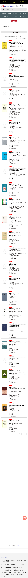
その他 (15, 16)
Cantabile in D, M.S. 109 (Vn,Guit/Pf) (15, 218)
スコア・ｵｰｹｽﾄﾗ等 (7, 16)
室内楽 (24, 13)
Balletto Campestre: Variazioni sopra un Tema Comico (17, 77)
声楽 (20, 13)
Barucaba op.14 (13, 92)
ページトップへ (14, 551)
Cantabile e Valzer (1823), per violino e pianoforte (17, 169)
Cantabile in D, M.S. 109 (15, 185)
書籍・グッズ (21, 16)
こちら (17, 545)
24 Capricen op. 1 (13, 422)
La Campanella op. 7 (14, 123)
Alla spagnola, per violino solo (16, 60)
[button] (22, 5)
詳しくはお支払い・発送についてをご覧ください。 (13, 564)
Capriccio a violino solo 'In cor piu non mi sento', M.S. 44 (17, 372)
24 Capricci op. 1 (13, 234)
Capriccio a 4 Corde (14, 358)
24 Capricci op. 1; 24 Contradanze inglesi (14, 325)
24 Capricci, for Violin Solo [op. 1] (17, 343)
